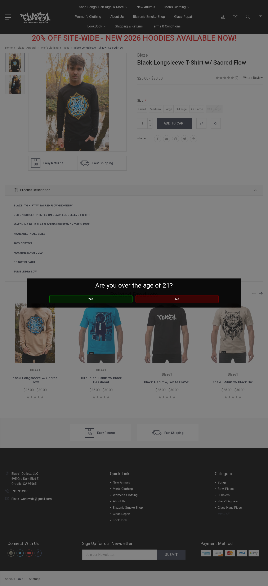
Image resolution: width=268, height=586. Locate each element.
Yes (90, 299)
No (177, 299)
